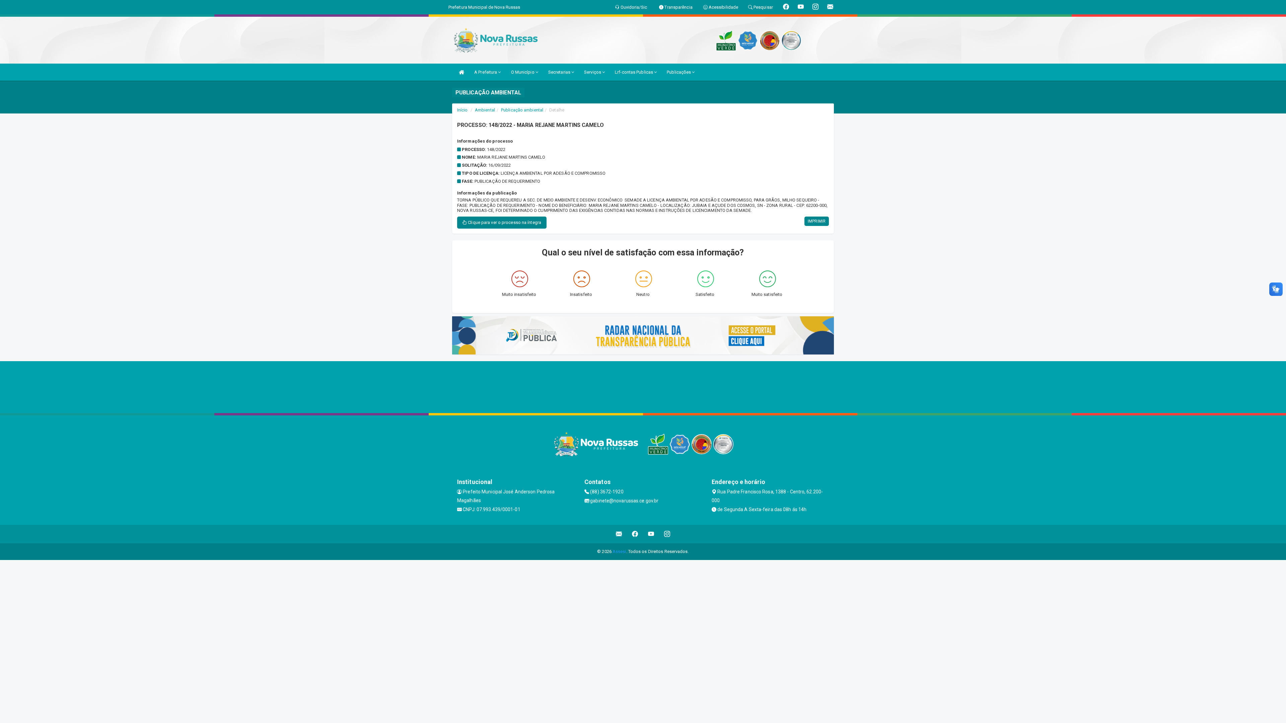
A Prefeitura (486, 72)
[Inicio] (461, 72)
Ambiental (485, 109)
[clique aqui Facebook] (635, 534)
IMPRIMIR (817, 221)
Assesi (619, 551)
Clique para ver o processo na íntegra (504, 222)
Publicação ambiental (522, 109)
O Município (523, 72)
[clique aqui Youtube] (651, 534)
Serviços (593, 72)
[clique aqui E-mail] (619, 534)
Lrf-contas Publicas (634, 72)
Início (462, 109)
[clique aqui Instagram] (667, 534)
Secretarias (559, 72)
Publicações (679, 72)
